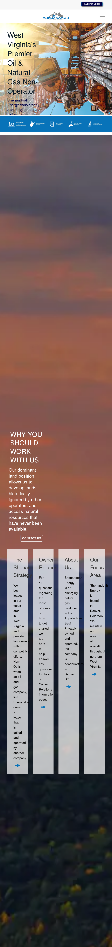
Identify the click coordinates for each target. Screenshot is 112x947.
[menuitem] (101, 16)
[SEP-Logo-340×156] (56, 16)
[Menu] (101, 16)
